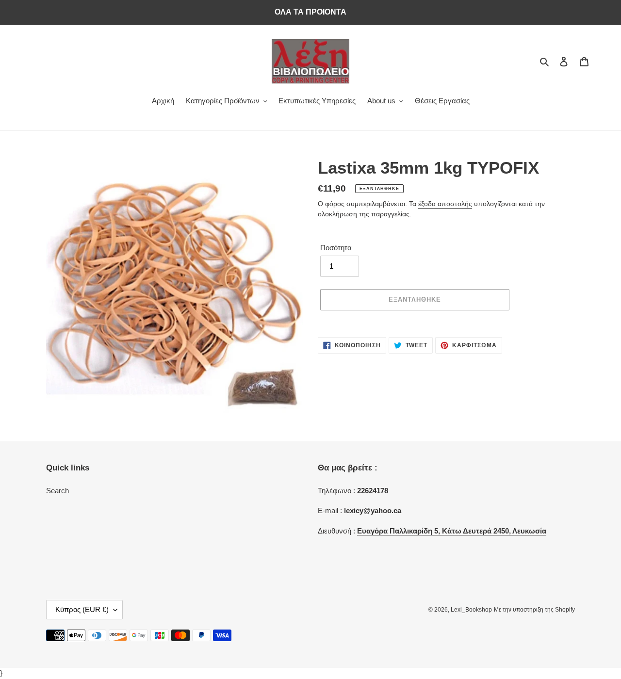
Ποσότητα (336, 247)
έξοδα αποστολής (445, 204)
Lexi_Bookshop (471, 609)
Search (57, 490)
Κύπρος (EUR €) (82, 609)
